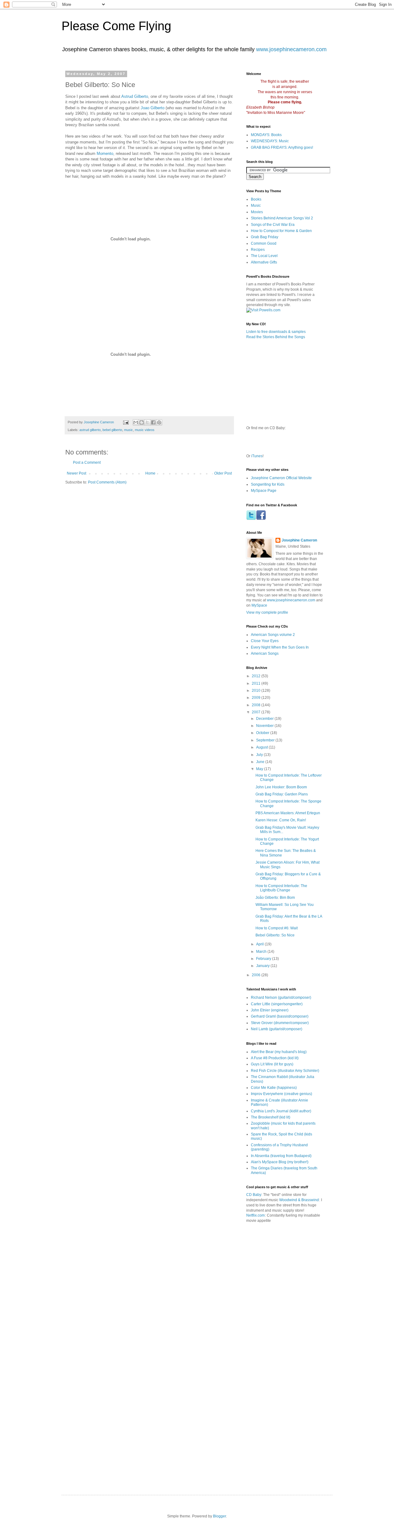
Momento (105, 153)
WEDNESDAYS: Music (270, 141)
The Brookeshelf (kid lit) (270, 1117)
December (265, 718)
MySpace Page (263, 490)
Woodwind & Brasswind (299, 1200)
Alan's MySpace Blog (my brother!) (279, 1162)
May (260, 769)
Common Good (263, 243)
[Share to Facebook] (153, 422)
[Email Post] (126, 422)
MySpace (259, 605)
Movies (257, 212)
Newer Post (76, 473)
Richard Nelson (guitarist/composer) (281, 997)
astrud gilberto (90, 430)
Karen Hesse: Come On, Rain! (280, 820)
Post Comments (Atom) (107, 482)
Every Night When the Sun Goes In (280, 647)
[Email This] (136, 422)
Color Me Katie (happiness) (274, 1087)
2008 (256, 705)
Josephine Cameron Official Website (281, 478)
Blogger (219, 1516)
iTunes (257, 456)
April (260, 944)
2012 (256, 676)
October (263, 733)
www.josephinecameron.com (291, 49)
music (128, 430)
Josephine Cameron (299, 540)
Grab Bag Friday (264, 237)
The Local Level (264, 256)
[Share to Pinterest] (159, 422)
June (260, 762)
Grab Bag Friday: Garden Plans (281, 794)
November (265, 726)
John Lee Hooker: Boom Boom (281, 787)
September (265, 740)
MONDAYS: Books (266, 135)
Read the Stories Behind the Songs (275, 337)
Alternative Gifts (264, 262)
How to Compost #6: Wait (276, 928)
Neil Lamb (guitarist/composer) (276, 1029)
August (262, 747)
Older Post (223, 473)
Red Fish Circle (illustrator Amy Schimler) (285, 1070)
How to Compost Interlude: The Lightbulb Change (281, 888)
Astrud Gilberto (134, 96)
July (260, 755)
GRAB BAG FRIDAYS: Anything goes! (282, 147)
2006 (256, 975)
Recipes (258, 249)
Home (150, 473)
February (264, 958)
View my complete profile (267, 612)
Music (256, 205)
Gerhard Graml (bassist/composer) (279, 1016)
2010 (256, 690)
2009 (256, 697)
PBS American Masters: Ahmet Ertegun (287, 813)
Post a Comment (87, 462)
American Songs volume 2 (273, 635)
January (263, 966)
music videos (145, 430)
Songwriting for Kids (267, 484)
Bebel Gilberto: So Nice (275, 935)
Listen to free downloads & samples (276, 332)
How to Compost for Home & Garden (281, 231)
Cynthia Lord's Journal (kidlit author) (281, 1111)
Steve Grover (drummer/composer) (280, 1023)
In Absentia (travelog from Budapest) (281, 1156)
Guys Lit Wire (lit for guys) (272, 1064)
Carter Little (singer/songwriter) (277, 1004)
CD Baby (253, 1195)
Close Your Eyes (265, 641)
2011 (256, 683)
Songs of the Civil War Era (273, 224)
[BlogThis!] (142, 422)
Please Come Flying (116, 26)
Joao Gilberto (152, 108)
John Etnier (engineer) (269, 1010)
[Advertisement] (317, 1256)
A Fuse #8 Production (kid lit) (275, 1058)
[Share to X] (147, 422)
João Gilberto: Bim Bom (275, 897)
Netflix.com (255, 1215)
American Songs (265, 653)
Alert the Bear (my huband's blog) (279, 1052)
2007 (256, 712)
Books (256, 199)
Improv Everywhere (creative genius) (281, 1094)
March (261, 951)
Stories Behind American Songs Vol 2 (282, 218)
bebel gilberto (112, 430)
